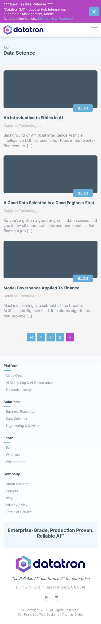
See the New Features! (55, 18)
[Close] (94, 11)
